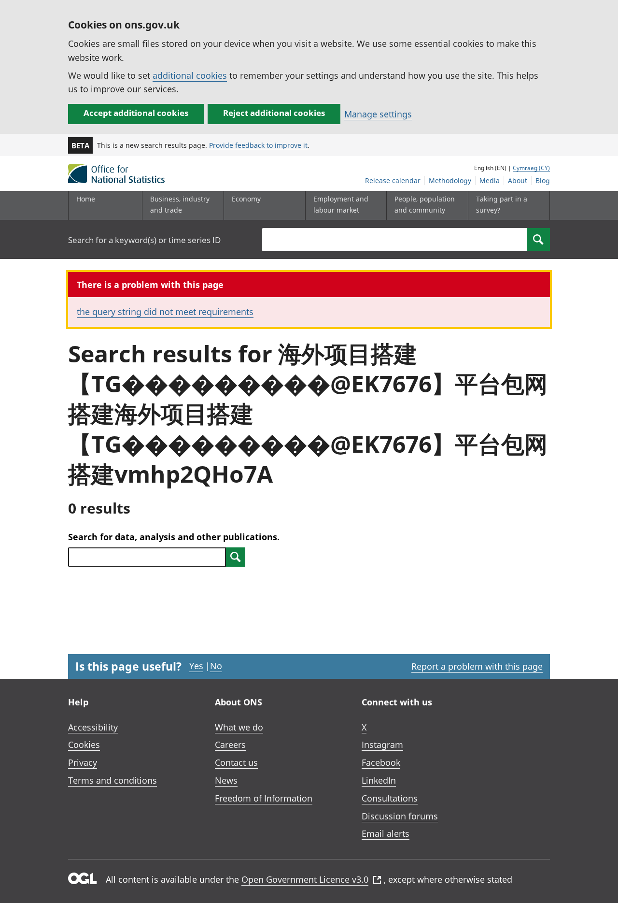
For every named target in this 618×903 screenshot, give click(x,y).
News (226, 780)
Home (85, 198)
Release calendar (393, 180)
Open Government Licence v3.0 (304, 879)
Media (489, 180)
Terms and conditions (112, 780)
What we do (239, 727)
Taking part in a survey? (501, 204)
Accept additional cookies (136, 112)
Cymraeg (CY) (531, 168)
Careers (230, 744)
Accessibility (93, 727)
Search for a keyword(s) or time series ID (144, 239)
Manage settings (378, 114)
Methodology (450, 180)
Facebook (381, 762)
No (216, 666)
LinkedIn (379, 780)
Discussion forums (400, 816)
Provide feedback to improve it (258, 145)
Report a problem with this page (477, 666)
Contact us (236, 762)
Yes (196, 666)
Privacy (82, 762)
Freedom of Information (263, 798)
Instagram (382, 744)
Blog (542, 180)
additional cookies (190, 75)
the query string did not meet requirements (165, 311)
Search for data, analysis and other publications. (174, 537)
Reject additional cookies (274, 112)
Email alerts (385, 833)
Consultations (390, 798)
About (517, 180)
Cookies (84, 744)
